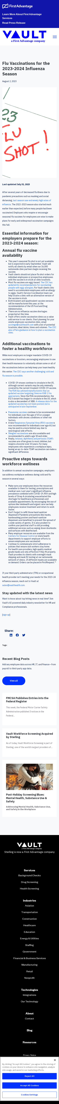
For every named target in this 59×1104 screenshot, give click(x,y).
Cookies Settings (29, 1094)
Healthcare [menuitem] (29, 925)
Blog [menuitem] (29, 1030)
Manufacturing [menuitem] (29, 964)
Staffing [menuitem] (29, 945)
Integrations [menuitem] (29, 994)
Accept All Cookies (29, 1085)
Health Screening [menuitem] (29, 888)
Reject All (29, 1076)
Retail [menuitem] (29, 971)
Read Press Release (13, 23)
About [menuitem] (30, 1013)
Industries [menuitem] (29, 900)
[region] (29, 1079)
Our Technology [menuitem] (29, 1001)
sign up (6, 614)
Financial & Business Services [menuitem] (29, 958)
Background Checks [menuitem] (29, 875)
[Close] (55, 1060)
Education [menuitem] (29, 931)
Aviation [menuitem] (29, 905)
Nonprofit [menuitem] (29, 977)
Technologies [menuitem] (29, 990)
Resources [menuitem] (29, 1042)
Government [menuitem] (29, 951)
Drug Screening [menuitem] (29, 882)
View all (14, 680)
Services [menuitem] (29, 870)
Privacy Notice (29, 1055)
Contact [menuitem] (29, 1018)
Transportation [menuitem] (29, 912)
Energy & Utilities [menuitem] (29, 938)
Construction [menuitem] (29, 918)
